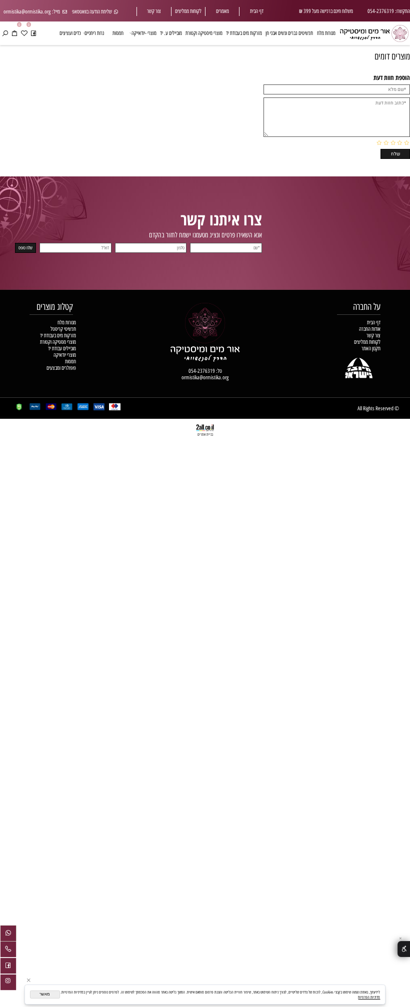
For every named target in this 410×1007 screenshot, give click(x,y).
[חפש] (5, 33)
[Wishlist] (24, 33)
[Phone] (8, 950)
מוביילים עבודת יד (62, 348)
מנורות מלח (326, 32)
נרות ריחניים (94, 32)
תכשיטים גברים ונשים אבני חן (289, 32)
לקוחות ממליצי (190, 11)
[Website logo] (374, 31)
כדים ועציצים (70, 32)
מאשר (45, 994)
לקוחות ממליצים (367, 342)
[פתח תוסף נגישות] (404, 949)
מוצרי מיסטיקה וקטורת (204, 32)
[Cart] (15, 33)
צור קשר (154, 11)
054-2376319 (201, 371)
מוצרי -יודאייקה (144, 32)
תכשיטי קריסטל (63, 329)
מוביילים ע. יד (171, 32)
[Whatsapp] (8, 934)
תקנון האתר (371, 348)
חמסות (118, 32)
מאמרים (222, 11)
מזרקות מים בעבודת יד (244, 32)
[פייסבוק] (33, 33)
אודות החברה (369, 329)
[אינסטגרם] (8, 983)
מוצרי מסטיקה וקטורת (58, 342)
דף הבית (257, 11)
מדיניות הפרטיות (369, 997)
